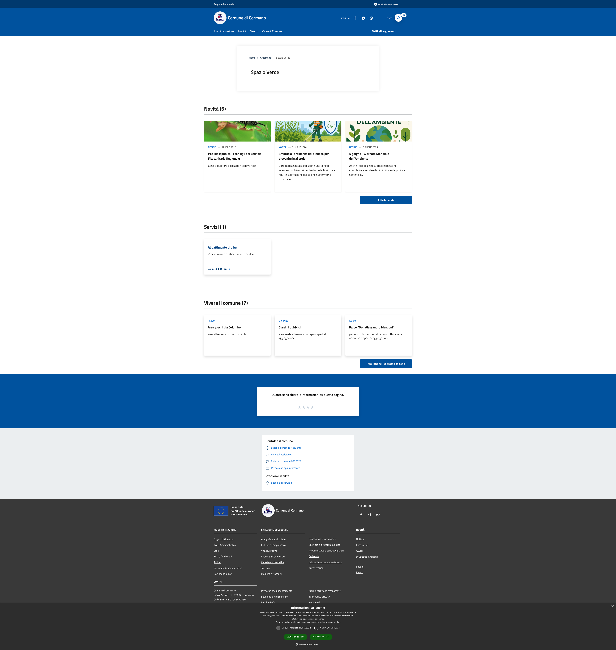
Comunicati (362, 545)
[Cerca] (398, 18)
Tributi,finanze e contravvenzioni (326, 550)
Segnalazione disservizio (274, 596)
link (338, 622)
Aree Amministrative (225, 545)
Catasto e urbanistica (272, 562)
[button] (308, 644)
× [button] (612, 606)
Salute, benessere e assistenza (325, 562)
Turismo (265, 568)
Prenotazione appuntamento (276, 591)
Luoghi (360, 566)
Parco (211, 320)
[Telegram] (362, 18)
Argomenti (266, 58)
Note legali (314, 602)
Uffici (216, 551)
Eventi (359, 572)
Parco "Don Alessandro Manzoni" (371, 327)
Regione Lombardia (224, 4)
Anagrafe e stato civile (273, 539)
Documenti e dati (223, 574)
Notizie (212, 147)
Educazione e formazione (322, 539)
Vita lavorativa (269, 551)
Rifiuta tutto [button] (321, 636)
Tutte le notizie (386, 200)
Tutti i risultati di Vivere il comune (386, 364)
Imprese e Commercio (273, 556)
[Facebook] (354, 18)
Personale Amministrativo (228, 568)
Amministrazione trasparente (325, 591)
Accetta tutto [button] (295, 636)
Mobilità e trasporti (271, 574)
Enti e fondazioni (223, 556)
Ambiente (314, 556)
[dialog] (308, 626)
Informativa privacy (319, 596)
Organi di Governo (223, 539)
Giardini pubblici (289, 327)
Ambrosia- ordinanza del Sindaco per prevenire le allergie (304, 156)
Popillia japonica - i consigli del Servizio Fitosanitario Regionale (234, 156)
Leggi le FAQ (268, 602)
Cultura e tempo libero (273, 545)
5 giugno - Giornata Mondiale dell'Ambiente (369, 156)
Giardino (283, 320)
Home (252, 58)
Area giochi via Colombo (224, 327)
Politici (217, 562)
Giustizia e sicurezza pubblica (324, 545)
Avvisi (359, 551)
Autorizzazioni (316, 568)
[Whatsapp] (370, 18)
